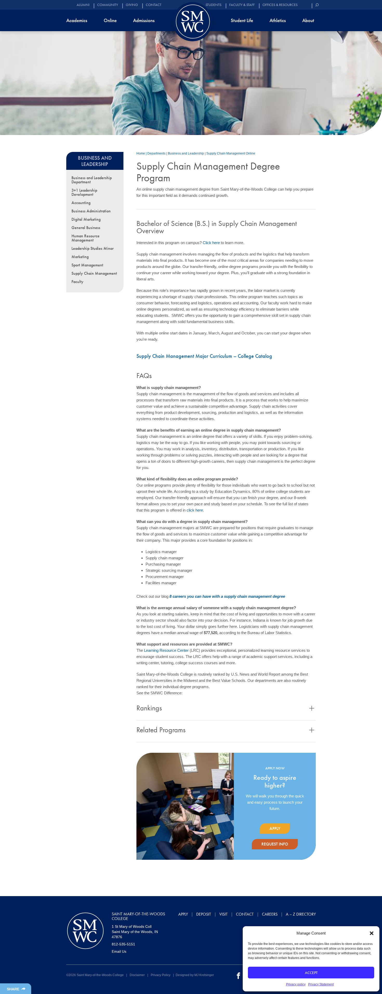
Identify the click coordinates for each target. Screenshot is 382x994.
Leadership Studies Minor (92, 248)
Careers (270, 914)
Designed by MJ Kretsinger (195, 975)
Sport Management (87, 265)
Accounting (80, 202)
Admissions (144, 20)
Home (140, 153)
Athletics (277, 20)
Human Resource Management (85, 238)
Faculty (77, 281)
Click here (211, 242)
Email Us (119, 951)
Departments (156, 153)
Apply (274, 828)
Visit (223, 914)
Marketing (80, 256)
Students (213, 5)
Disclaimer (137, 975)
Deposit (203, 914)
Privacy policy (296, 984)
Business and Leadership (186, 153)
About (308, 20)
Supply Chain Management (94, 273)
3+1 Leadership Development (84, 192)
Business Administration (91, 211)
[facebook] (238, 975)
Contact (153, 5)
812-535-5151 (123, 944)
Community (107, 5)
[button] (371, 933)
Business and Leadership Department (91, 180)
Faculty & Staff (242, 5)
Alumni (83, 5)
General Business (85, 227)
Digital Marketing (86, 219)
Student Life (242, 20)
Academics (76, 20)
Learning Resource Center (166, 650)
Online (110, 20)
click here (195, 510)
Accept (311, 972)
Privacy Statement (321, 984)
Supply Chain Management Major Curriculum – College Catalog (204, 356)
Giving (132, 5)
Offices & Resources (280, 5)
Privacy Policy (160, 975)
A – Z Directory (301, 914)
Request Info (274, 844)
